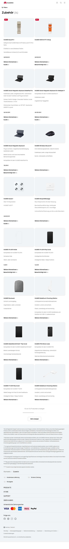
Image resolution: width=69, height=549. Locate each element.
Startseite (7, 472)
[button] (57, 2)
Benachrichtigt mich (41, 64)
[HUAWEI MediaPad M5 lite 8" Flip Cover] (19, 332)
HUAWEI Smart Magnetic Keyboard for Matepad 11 (50, 90)
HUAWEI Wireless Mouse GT (43, 146)
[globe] (4, 527)
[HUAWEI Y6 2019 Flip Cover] (50, 237)
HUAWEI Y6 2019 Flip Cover (43, 249)
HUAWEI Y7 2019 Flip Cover (12, 386)
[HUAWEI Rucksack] (19, 286)
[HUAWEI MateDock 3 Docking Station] (50, 374)
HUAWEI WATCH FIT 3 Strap (43, 40)
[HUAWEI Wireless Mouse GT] (50, 133)
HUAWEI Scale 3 (8, 199)
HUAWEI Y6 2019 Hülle (10, 249)
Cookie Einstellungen (9, 533)
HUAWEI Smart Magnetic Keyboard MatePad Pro (18, 90)
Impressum (39, 531)
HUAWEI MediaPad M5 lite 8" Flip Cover (15, 344)
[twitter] (8, 519)
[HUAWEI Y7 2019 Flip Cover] (19, 374)
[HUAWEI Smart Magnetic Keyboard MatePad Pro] (19, 78)
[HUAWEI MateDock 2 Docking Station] (50, 286)
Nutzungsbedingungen (15, 531)
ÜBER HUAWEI (8, 500)
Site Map (6, 531)
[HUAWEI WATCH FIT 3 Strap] (50, 27)
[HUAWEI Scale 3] (19, 186)
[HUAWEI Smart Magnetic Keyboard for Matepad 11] (50, 78)
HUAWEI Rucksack (9, 298)
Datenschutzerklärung (29, 531)
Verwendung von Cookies (50, 531)
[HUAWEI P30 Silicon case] (50, 332)
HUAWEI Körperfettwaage (42, 199)
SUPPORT (7, 496)
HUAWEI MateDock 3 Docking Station (46, 386)
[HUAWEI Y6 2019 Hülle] (19, 237)
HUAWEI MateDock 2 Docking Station (46, 298)
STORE (6, 492)
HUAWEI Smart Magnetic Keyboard (14, 146)
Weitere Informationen (10, 62)
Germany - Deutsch (10, 527)
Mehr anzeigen (34, 419)
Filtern (5, 7)
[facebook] (5, 519)
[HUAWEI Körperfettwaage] (50, 186)
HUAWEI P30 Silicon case (42, 344)
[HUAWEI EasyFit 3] (19, 27)
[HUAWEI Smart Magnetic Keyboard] (19, 133)
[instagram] (12, 519)
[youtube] (15, 519)
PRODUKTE (7, 487)
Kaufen (6, 64)
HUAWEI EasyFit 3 (9, 40)
